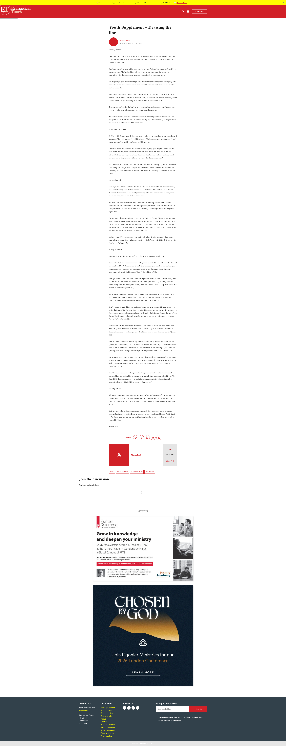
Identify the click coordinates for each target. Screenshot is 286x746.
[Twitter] (129, 708)
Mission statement (108, 727)
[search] (183, 11)
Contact (104, 722)
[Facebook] (124, 708)
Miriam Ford (125, 40)
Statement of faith (108, 725)
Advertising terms (108, 730)
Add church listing (108, 713)
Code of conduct (107, 733)
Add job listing (106, 710)
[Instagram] (133, 708)
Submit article (106, 716)
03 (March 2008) (137, 471)
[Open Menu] (188, 11)
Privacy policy (106, 736)
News (112, 471)
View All (170, 460)
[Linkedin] (137, 708)
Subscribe (199, 11)
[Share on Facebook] (141, 437)
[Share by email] (153, 437)
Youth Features (122, 471)
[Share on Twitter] (135, 437)
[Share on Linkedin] (147, 437)
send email (83, 710)
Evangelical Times (146, 743)
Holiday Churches (108, 707)
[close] (283, 2)
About (103, 719)
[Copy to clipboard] (158, 437)
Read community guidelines (89, 485)
